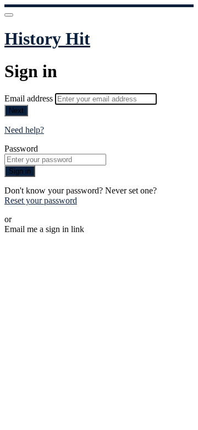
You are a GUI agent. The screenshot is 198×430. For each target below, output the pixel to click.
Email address (29, 98)
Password (21, 148)
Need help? (24, 130)
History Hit (47, 39)
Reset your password (40, 200)
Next (16, 110)
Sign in (20, 171)
